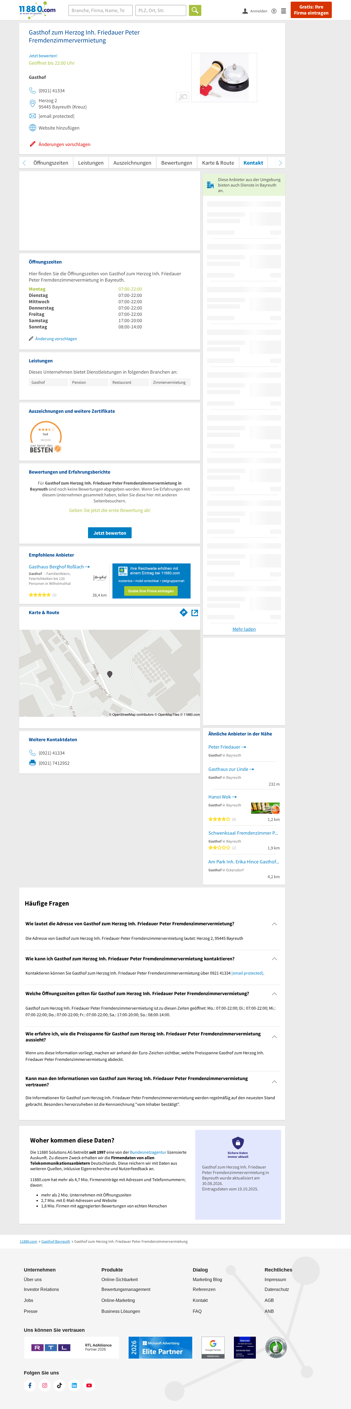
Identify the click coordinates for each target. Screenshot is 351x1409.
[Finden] (195, 10)
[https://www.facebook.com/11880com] (30, 1385)
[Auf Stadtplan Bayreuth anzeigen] (194, 612)
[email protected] (247, 973)
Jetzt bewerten (110, 533)
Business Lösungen (120, 1311)
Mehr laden (244, 629)
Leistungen (91, 162)
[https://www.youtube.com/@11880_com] (89, 1385)
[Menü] (286, 10)
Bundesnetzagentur (148, 1152)
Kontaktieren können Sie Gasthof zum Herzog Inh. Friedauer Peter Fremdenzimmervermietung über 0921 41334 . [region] (145, 973)
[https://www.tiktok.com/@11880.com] (59, 1385)
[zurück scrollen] (24, 162)
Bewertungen (176, 162)
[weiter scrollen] (280, 162)
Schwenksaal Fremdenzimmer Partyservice (244, 833)
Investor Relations (41, 1289)
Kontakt (253, 162)
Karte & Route (218, 162)
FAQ (197, 1311)
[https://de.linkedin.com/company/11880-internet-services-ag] (74, 1385)
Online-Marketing (118, 1300)
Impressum (275, 1279)
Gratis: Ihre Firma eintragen (311, 10)
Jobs (28, 1300)
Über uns (33, 1279)
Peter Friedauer (224, 747)
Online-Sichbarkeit (119, 1279)
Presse (31, 1311)
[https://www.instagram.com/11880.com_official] (45, 1385)
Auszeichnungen (132, 162)
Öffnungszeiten (50, 162)
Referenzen (204, 1289)
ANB (269, 1311)
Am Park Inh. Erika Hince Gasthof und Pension (244, 861)
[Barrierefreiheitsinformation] (276, 10)
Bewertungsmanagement (125, 1289)
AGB (269, 1300)
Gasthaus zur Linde (228, 769)
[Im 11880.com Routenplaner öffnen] (184, 611)
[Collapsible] (274, 923)
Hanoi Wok (219, 797)
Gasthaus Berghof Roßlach (56, 566)
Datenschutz (277, 1289)
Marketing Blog (207, 1279)
